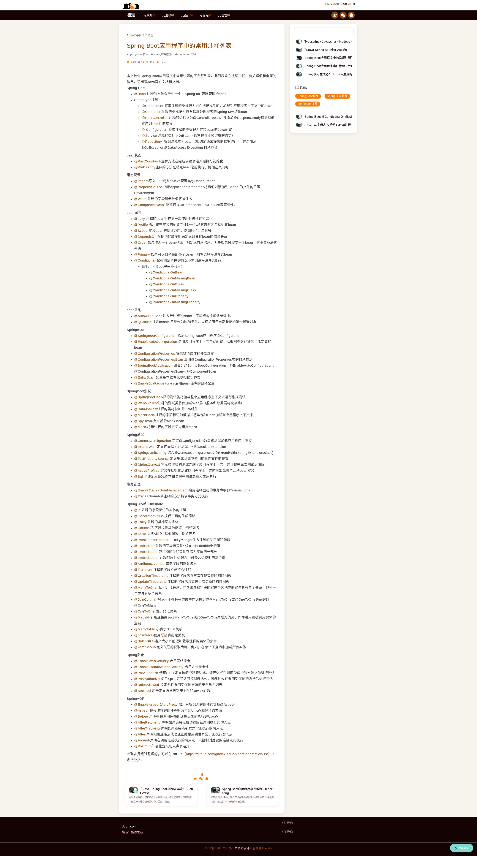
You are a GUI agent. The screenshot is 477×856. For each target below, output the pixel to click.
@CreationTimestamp (151, 575)
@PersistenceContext (151, 540)
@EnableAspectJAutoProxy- (156, 704)
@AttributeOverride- (150, 564)
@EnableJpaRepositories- (154, 383)
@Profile (141, 225)
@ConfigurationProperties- (155, 353)
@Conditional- (145, 260)
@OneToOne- (145, 611)
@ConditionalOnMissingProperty (174, 302)
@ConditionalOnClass (166, 284)
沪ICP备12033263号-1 (219, 848)
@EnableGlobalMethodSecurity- (159, 667)
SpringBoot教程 (308, 96)
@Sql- (139, 476)
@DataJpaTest (145, 409)
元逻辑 (166, 15)
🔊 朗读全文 (461, 847)
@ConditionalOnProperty (168, 296)
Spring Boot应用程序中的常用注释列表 (179, 45)
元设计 (185, 15)
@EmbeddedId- (146, 558)
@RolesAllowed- (147, 685)
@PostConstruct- (147, 161)
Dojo (329, 4)
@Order (140, 242)
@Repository (152, 141)
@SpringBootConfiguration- (156, 336)
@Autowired (143, 316)
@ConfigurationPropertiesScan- (159, 359)
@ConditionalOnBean (166, 272)
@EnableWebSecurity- (152, 661)
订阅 (352, 4)
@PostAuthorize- (147, 679)
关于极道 (287, 831)
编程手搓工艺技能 (141, 35)
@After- (140, 734)
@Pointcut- (143, 746)
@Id (137, 510)
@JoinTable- (144, 635)
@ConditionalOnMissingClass (172, 290)
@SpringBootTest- (148, 397)
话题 (337, 4)
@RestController (155, 118)
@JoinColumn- (145, 599)
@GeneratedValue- (149, 516)
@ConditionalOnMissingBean (172, 278)
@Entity (140, 522)
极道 (131, 15)
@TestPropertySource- (152, 459)
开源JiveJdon (264, 848)
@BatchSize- (144, 641)
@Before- (141, 716)
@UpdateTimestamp (150, 581)
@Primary (142, 254)
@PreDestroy (144, 167)
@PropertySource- (148, 187)
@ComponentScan (149, 205)
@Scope (141, 230)
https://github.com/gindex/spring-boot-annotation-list (227, 754)
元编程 (204, 15)
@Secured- (143, 691)
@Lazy (139, 219)
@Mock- (140, 427)
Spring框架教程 (337, 96)
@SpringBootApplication (153, 365)
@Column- (142, 528)
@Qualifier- (143, 322)
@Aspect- (142, 710)
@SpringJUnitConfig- (151, 453)
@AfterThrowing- (147, 728)
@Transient (143, 570)
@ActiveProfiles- (147, 470)
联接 (164, 635)
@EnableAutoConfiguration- (156, 342)
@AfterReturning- (148, 722)
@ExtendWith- (145, 447)
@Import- (141, 181)
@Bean (140, 94)
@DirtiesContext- (147, 464)
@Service (149, 135)
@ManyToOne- (146, 587)
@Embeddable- (146, 552)
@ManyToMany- (147, 629)
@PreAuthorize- (146, 673)
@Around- (142, 740)
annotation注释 (308, 103)
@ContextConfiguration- (153, 441)
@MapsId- (142, 617)
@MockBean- (144, 415)
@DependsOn (145, 236)
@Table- (140, 534)
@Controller (151, 112)
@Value (140, 199)
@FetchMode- (145, 647)
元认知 (148, 15)
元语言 (222, 15)
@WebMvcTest (146, 403)
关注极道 (287, 823)
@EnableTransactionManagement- (161, 490)
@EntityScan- (145, 377)
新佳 (345, 4)
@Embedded (144, 546)
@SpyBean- (143, 421)
